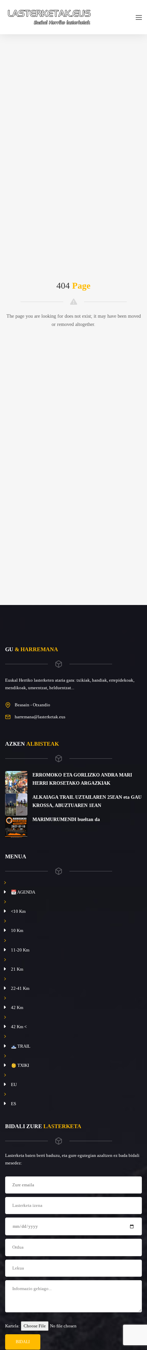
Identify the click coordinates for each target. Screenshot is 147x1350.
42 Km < (19, 1026)
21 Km (17, 969)
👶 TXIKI (20, 1065)
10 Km (17, 930)
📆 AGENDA (23, 892)
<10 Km (18, 911)
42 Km (17, 1007)
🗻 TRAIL (20, 1046)
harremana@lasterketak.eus (40, 716)
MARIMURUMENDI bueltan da (66, 819)
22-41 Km (20, 988)
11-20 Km (20, 949)
